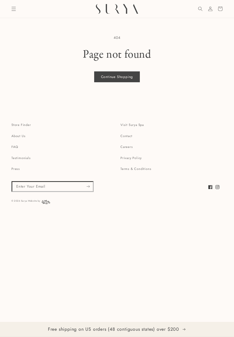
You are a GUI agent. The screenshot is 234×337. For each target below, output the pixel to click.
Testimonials (21, 158)
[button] (14, 9)
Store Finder (21, 125)
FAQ (14, 147)
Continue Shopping (117, 76)
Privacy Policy (131, 158)
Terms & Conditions (135, 169)
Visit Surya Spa (132, 125)
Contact (126, 136)
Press (15, 169)
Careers (126, 147)
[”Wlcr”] (46, 203)
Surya (24, 200)
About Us (18, 136)
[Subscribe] (88, 186)
